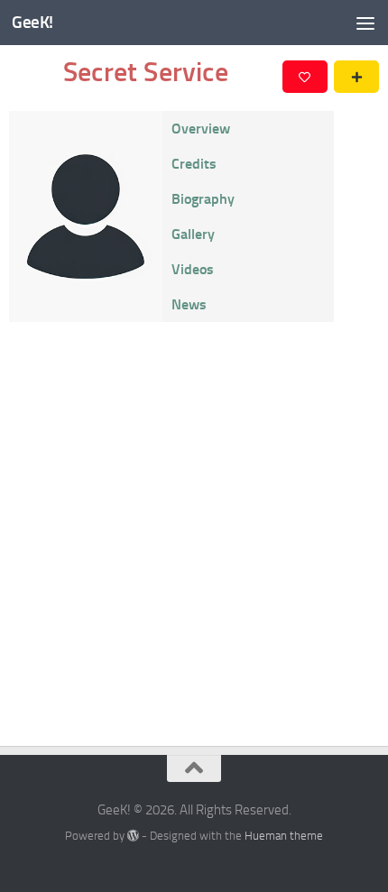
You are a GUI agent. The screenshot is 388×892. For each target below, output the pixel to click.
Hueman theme (284, 835)
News (189, 304)
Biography (203, 198)
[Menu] (365, 22)
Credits (194, 163)
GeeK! (32, 22)
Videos (192, 269)
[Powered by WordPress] (133, 835)
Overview (200, 128)
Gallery (193, 234)
